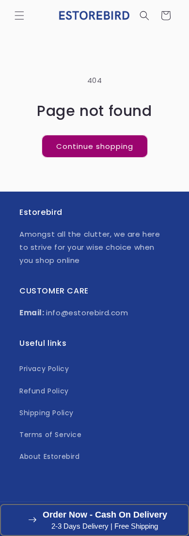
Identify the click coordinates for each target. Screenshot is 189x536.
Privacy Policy (44, 369)
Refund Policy (44, 391)
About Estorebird (49, 456)
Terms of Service (50, 434)
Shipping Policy (46, 413)
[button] (19, 15)
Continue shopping (94, 146)
